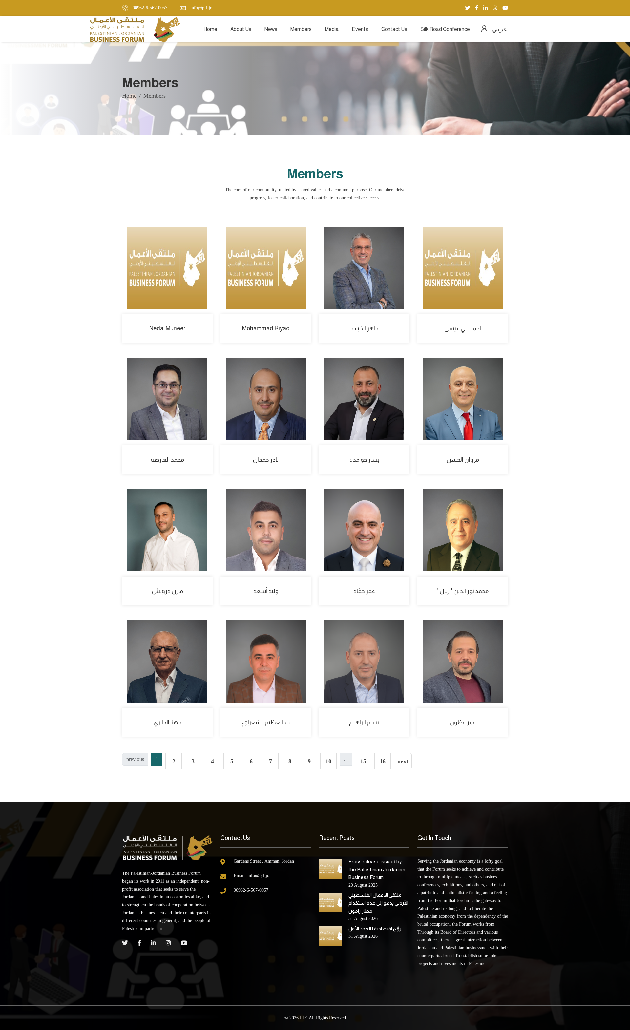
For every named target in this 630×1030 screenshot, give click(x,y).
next (402, 761)
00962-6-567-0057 (149, 7)
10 (328, 761)
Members (301, 29)
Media (332, 29)
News (270, 29)
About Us (240, 29)
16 (383, 761)
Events (360, 29)
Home (210, 29)
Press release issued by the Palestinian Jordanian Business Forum (376, 869)
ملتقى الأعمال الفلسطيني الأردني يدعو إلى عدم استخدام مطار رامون (378, 903)
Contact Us (394, 29)
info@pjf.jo (200, 7)
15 (363, 761)
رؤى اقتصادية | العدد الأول (374, 928)
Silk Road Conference (445, 29)
